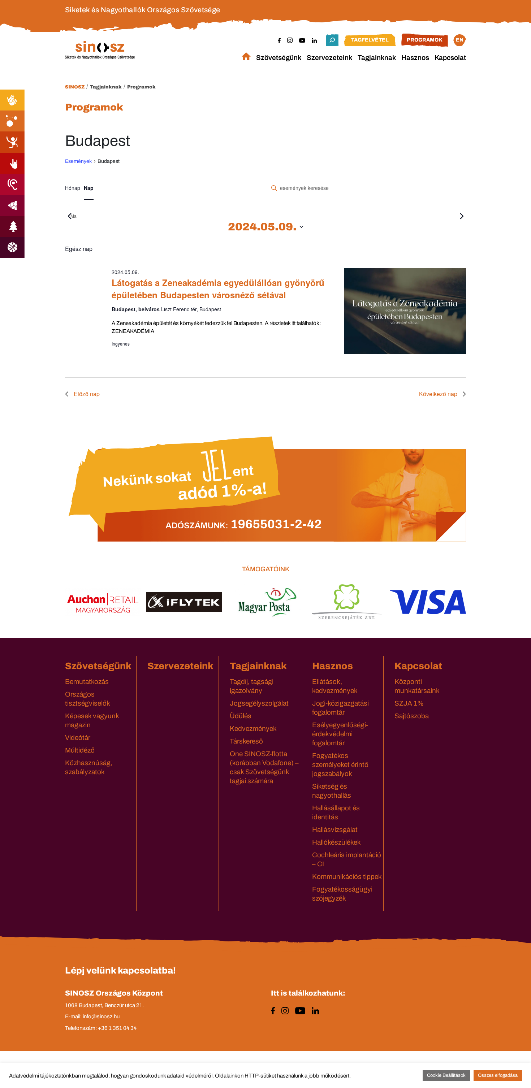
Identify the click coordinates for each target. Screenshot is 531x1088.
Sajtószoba (411, 716)
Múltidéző (80, 750)
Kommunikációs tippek (347, 876)
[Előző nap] (69, 216)
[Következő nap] (461, 216)
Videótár (77, 737)
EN (459, 40)
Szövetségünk (278, 57)
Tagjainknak (377, 57)
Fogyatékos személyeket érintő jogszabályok (340, 764)
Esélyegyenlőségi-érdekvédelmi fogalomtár (340, 734)
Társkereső (246, 741)
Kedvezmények (253, 728)
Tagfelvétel (370, 40)
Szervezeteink (329, 57)
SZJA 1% (409, 703)
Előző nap (87, 394)
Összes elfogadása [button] (498, 1075)
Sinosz (75, 87)
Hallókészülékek (336, 842)
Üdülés (240, 716)
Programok (424, 40)
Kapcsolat (450, 57)
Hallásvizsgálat (335, 829)
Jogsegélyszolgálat (259, 703)
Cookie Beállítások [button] (446, 1075)
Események (78, 161)
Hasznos (415, 57)
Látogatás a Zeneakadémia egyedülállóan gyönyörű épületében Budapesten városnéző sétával (218, 288)
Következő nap (438, 394)
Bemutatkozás (87, 681)
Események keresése (429, 187)
